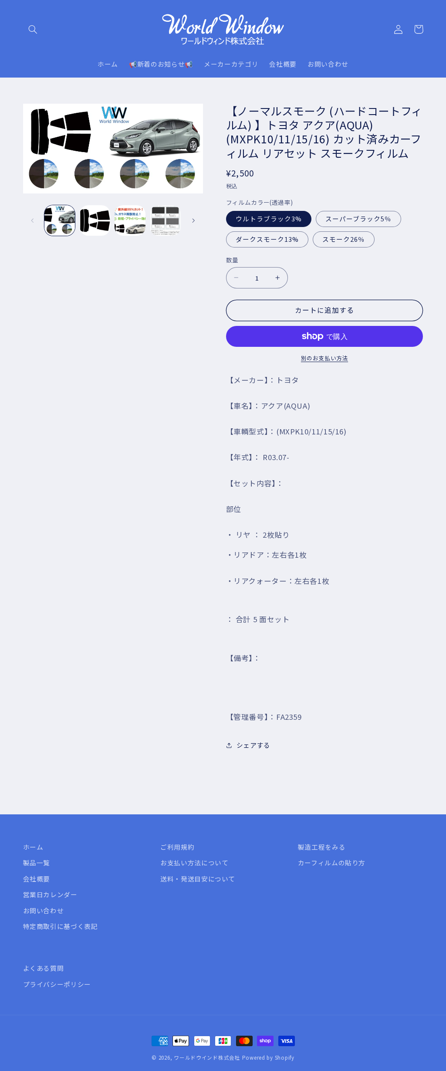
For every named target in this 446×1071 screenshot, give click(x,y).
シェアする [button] (253, 744)
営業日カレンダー (50, 894)
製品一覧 (37, 862)
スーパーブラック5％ (358, 218)
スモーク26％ (343, 239)
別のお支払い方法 (324, 358)
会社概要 (37, 878)
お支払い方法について (194, 862)
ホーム (33, 846)
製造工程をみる (321, 846)
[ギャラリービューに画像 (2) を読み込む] (95, 220)
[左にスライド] (32, 220)
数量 (232, 259)
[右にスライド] (193, 220)
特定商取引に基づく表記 (60, 926)
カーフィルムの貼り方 (331, 862)
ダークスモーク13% (267, 239)
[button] (33, 29)
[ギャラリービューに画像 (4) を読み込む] (165, 220)
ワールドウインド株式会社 (207, 1057)
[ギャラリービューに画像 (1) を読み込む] (59, 220)
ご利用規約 (177, 846)
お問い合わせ (43, 910)
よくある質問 (43, 968)
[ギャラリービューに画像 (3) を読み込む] (130, 220)
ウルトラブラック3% (269, 218)
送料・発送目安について (197, 878)
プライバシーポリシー (57, 984)
